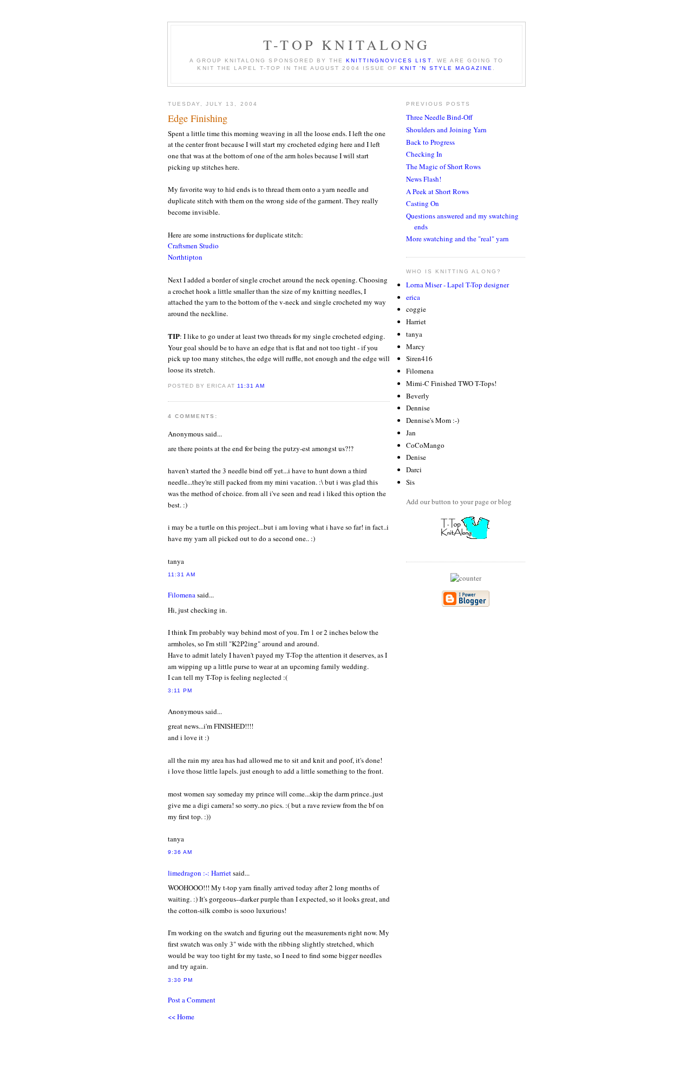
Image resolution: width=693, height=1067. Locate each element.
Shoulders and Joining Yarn (446, 129)
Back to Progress (430, 142)
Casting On (422, 203)
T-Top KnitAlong (346, 44)
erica (413, 297)
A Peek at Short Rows (437, 191)
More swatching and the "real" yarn (457, 238)
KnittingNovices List (389, 60)
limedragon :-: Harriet (199, 873)
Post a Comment (191, 1000)
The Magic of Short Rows (443, 166)
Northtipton (185, 257)
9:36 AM (180, 852)
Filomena (181, 595)
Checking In (424, 154)
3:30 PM (180, 980)
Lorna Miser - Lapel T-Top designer (457, 285)
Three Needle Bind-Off (439, 117)
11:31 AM (251, 386)
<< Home (181, 1016)
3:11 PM (180, 690)
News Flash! (423, 179)
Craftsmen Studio (193, 245)
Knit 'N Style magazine (446, 68)
